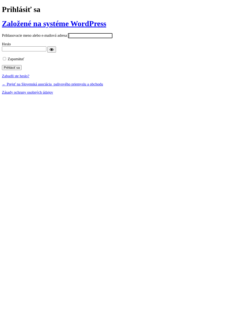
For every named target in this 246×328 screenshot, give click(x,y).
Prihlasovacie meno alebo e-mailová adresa (34, 35)
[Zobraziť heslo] (51, 49)
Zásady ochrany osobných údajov (27, 92)
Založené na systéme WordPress (54, 23)
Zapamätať (16, 59)
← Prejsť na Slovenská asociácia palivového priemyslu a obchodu (52, 84)
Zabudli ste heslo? (15, 76)
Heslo (6, 44)
